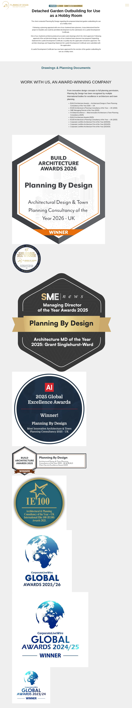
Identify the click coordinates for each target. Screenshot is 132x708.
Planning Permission (55, 5)
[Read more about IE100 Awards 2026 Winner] (26, 258)
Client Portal (117, 5)
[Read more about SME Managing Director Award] (61, 322)
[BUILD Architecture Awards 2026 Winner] (58, 189)
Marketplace (104, 5)
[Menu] (127, 6)
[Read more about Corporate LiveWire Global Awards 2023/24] (31, 685)
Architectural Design (37, 5)
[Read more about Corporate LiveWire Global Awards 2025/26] (42, 561)
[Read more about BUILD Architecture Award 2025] (49, 461)
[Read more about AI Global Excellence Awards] (49, 409)
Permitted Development (88, 5)
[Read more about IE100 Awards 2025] (39, 503)
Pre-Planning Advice (71, 5)
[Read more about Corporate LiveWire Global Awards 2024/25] (50, 629)
